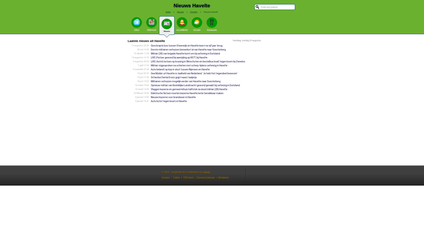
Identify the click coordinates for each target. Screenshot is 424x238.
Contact (166, 177)
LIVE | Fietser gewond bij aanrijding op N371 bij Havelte (179, 57)
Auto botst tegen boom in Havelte (169, 101)
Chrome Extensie (206, 177)
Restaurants (212, 30)
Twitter (176, 177)
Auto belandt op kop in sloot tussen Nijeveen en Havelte (180, 69)
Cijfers (136, 30)
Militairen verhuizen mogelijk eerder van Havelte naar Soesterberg (185, 81)
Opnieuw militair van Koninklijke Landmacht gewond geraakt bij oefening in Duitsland (195, 85)
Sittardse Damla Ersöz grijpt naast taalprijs (174, 77)
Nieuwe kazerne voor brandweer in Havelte (173, 97)
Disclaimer (223, 177)
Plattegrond (151, 30)
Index (168, 12)
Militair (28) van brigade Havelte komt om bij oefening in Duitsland (185, 53)
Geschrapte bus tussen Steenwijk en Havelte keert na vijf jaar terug (186, 45)
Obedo (206, 172)
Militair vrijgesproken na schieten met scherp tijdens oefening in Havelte (189, 65)
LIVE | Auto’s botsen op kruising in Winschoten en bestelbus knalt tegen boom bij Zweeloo (198, 61)
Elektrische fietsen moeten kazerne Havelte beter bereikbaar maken (187, 93)
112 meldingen (182, 30)
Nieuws (167, 31)
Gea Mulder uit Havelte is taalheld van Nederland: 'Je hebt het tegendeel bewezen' (194, 73)
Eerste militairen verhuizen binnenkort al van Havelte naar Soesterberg (188, 49)
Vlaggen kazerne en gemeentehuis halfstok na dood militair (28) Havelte (189, 89)
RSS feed (188, 177)
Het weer (197, 30)
